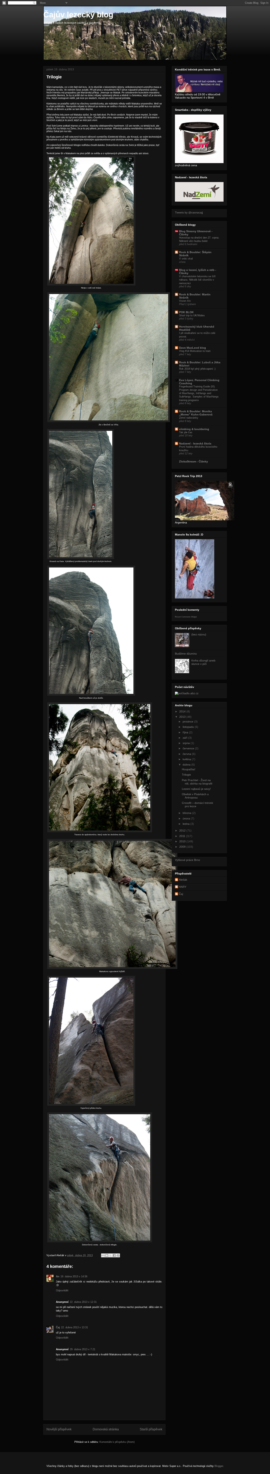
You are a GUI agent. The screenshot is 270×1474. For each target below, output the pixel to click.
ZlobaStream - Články (193, 461)
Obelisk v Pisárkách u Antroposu (195, 796)
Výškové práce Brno (187, 859)
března (187, 813)
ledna (186, 823)
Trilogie (186, 774)
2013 (182, 716)
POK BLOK (186, 312)
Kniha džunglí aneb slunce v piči (203, 662)
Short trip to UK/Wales (192, 315)
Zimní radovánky (188, 417)
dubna (187, 764)
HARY (182, 886)
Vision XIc (185, 300)
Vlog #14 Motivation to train (195, 350)
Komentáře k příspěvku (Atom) (117, 1441)
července (189, 748)
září (185, 737)
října (186, 732)
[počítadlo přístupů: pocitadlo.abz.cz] (186, 693)
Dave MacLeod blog (192, 347)
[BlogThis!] (107, 1255)
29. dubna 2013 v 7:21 (82, 1349)
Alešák (183, 879)
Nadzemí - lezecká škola (195, 443)
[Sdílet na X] (110, 1255)
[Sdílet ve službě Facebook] (114, 1255)
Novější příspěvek (59, 1429)
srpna (187, 743)
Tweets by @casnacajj (189, 212)
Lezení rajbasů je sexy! (196, 788)
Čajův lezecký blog (78, 14)
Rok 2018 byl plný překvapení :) (197, 368)
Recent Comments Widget (186, 617)
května (187, 759)
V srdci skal (186, 258)
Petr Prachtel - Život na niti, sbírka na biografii (197, 782)
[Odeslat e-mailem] (103, 1255)
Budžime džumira (186, 653)
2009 (182, 846)
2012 (182, 830)
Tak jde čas (185, 432)
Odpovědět (62, 1290)
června (187, 753)
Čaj (58, 1327)
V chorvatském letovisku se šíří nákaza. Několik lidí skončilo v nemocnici (197, 280)
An (57, 1276)
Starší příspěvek (151, 1429)
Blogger (218, 1466)
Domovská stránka (106, 1429)
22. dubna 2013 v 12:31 (83, 1301)
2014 (182, 711)
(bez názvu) (198, 634)
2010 (182, 841)
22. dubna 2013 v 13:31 (74, 1327)
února (187, 818)
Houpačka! (188, 769)
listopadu (189, 726)
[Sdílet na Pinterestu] (118, 1255)
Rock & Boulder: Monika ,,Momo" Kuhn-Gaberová (195, 413)
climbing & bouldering (194, 429)
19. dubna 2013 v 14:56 (73, 1276)
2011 (182, 836)
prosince (188, 721)
